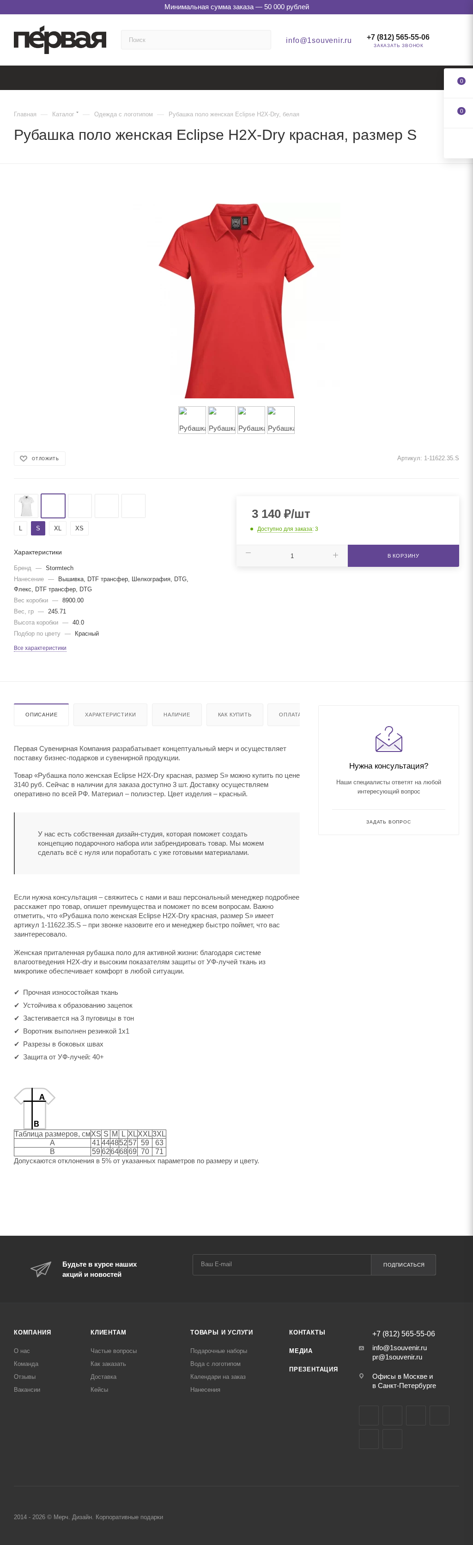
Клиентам (108, 1332)
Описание (41, 714)
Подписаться (404, 1265)
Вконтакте (369, 1415)
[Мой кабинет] (455, 42)
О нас (22, 1350)
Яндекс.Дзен (369, 1439)
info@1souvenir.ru (319, 40)
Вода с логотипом (215, 1363)
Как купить (235, 714)
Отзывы (25, 1376)
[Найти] (260, 39)
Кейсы (99, 1389)
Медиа (301, 1350)
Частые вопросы (114, 1350)
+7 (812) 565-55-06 (398, 37)
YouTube (416, 1415)
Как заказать (108, 1363)
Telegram (392, 1415)
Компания (32, 1332)
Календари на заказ (218, 1376)
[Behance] (439, 1415)
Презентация (313, 1369)
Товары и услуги (221, 1332)
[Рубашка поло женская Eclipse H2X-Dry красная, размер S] (236, 306)
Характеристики (110, 714)
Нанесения (205, 1389)
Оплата (290, 714)
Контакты (307, 1332)
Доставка (103, 1376)
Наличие (177, 714)
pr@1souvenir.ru (397, 1357)
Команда (26, 1363)
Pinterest (392, 1439)
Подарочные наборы (218, 1350)
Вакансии (27, 1389)
